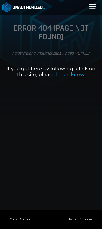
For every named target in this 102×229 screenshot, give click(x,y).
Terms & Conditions (80, 219)
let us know (70, 75)
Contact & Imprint (21, 219)
